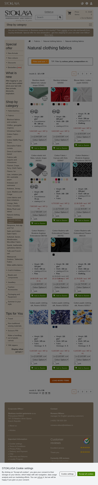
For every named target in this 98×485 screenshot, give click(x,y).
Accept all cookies (86, 474)
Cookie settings (67, 474)
